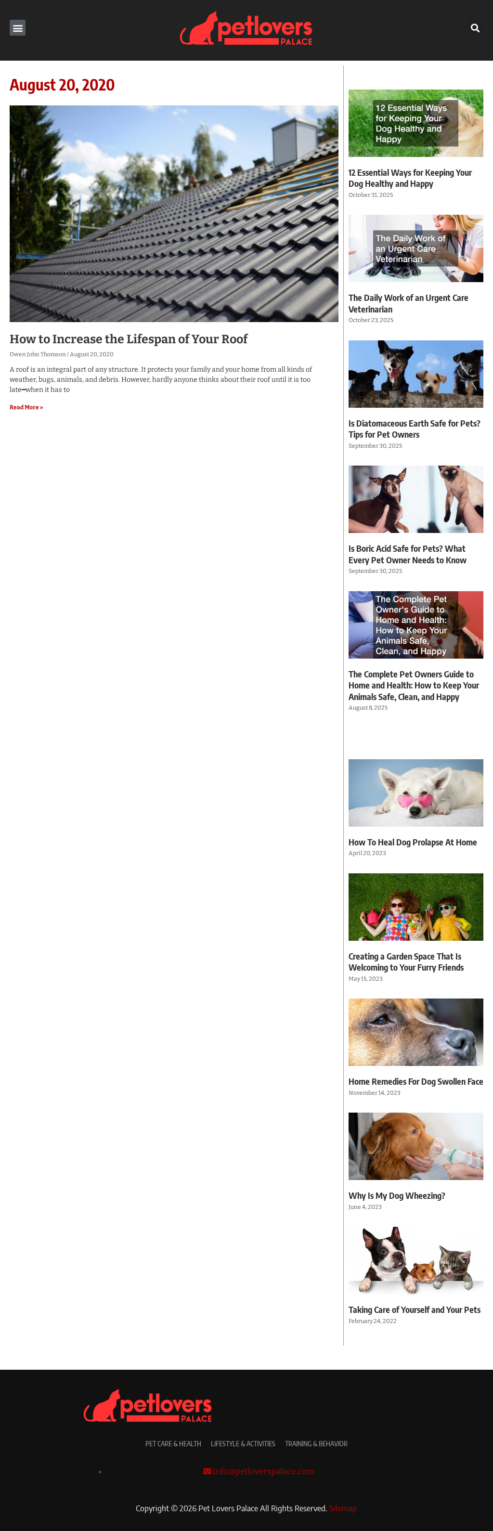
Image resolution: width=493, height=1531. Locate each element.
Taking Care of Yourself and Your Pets (414, 1309)
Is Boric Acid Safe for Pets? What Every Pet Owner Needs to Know (408, 554)
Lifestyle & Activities (243, 1444)
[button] (18, 28)
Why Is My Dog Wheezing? (397, 1195)
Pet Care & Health (173, 1444)
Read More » (26, 407)
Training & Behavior (316, 1444)
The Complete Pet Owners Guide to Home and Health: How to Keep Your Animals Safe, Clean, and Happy (414, 685)
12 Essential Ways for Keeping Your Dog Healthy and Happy (410, 178)
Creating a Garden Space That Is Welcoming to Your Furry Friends (406, 961)
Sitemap (343, 1508)
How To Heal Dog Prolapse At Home (413, 841)
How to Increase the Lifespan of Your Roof (128, 339)
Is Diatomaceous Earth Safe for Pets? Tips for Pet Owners (414, 428)
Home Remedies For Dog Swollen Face (416, 1081)
